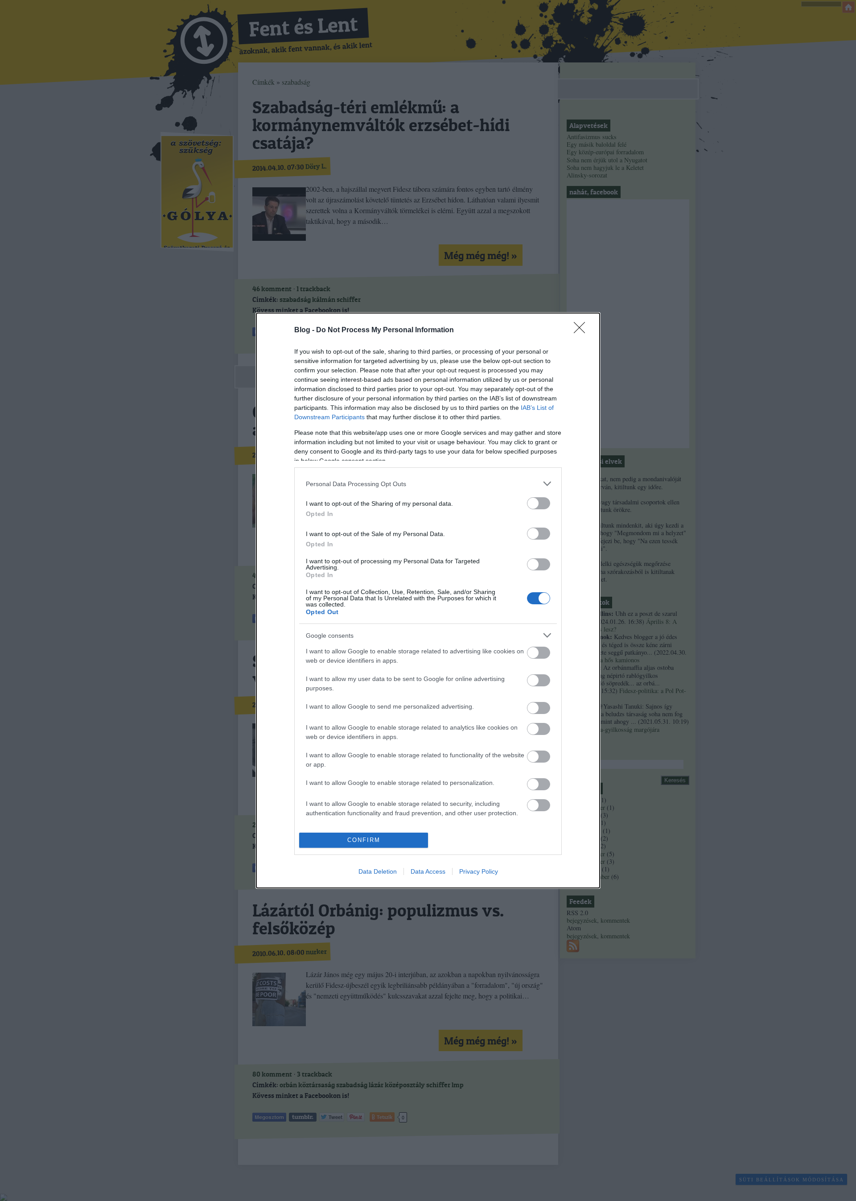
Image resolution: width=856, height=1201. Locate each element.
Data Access (428, 871)
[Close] (582, 330)
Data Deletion (377, 871)
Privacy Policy (478, 871)
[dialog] (428, 600)
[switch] (538, 503)
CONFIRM (363, 840)
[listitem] (428, 483)
